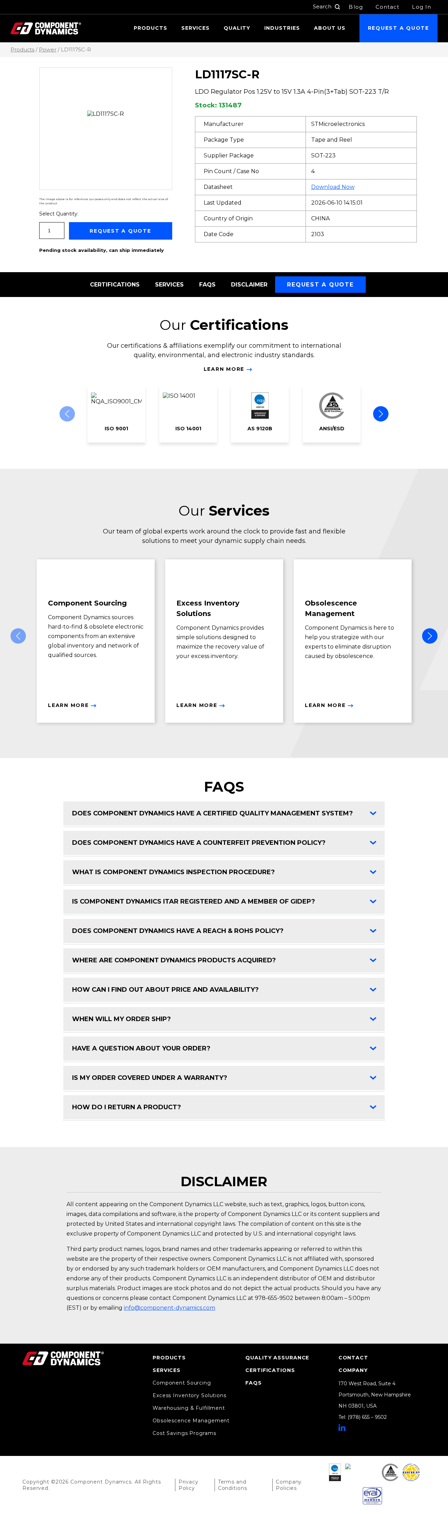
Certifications (115, 284)
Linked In (341, 1427)
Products (150, 28)
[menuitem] (150, 28)
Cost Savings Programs (184, 1433)
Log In (421, 7)
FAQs (207, 284)
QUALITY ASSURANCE (277, 1357)
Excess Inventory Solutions (189, 1395)
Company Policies (289, 1485)
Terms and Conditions (232, 1485)
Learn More (224, 369)
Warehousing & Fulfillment (189, 1408)
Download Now (333, 187)
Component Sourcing (182, 1383)
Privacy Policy (188, 1485)
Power (47, 50)
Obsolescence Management (191, 1420)
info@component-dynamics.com (169, 1307)
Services (195, 28)
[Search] (337, 7)
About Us (329, 28)
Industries (282, 28)
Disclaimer (249, 284)
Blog (356, 7)
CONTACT (353, 1357)
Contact (388, 7)
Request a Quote (398, 28)
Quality (237, 28)
